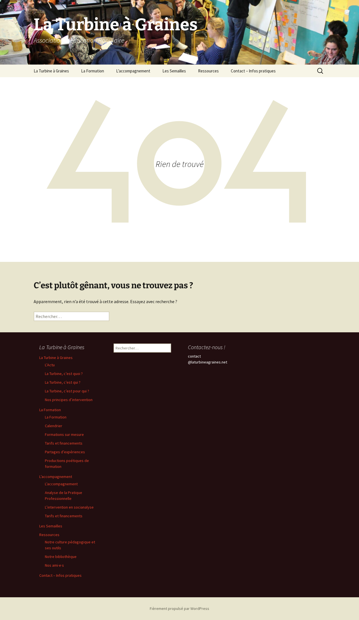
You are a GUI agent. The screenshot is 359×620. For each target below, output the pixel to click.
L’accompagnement (133, 71)
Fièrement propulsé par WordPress (179, 608)
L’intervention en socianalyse (69, 507)
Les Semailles (174, 71)
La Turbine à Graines (51, 71)
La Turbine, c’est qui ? (62, 382)
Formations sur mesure (64, 434)
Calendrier (53, 425)
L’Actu (50, 364)
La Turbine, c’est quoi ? (64, 373)
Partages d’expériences (65, 451)
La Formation (92, 71)
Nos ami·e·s (54, 565)
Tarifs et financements (63, 443)
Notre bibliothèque (61, 556)
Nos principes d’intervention (69, 399)
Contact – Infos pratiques (253, 71)
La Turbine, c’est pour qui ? (67, 390)
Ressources (208, 71)
